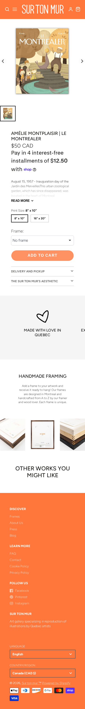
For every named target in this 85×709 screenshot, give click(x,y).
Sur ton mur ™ (32, 683)
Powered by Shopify (56, 683)
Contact (15, 560)
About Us (16, 523)
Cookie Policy (19, 566)
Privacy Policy (19, 572)
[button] (41, 446)
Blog (13, 535)
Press (13, 529)
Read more (20, 200)
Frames (15, 516)
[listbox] (42, 240)
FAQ (13, 553)
